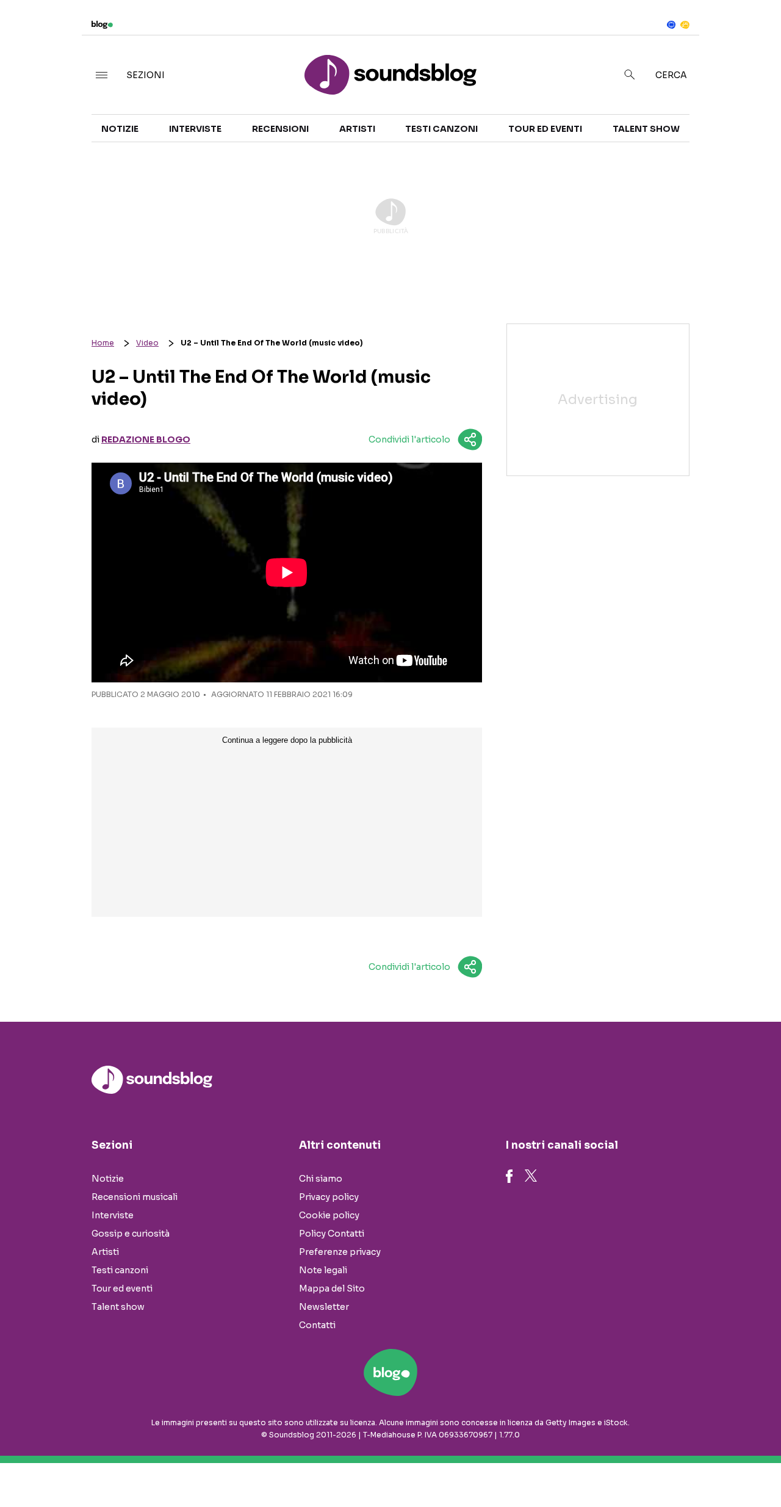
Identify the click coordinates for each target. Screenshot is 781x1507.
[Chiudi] (752, 34)
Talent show (646, 128)
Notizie (120, 128)
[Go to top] (668, 1466)
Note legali (323, 1270)
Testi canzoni (441, 128)
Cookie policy (329, 1215)
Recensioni (280, 128)
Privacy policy (329, 1196)
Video (147, 342)
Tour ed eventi (545, 128)
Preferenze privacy (340, 1251)
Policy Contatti (331, 1233)
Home (103, 342)
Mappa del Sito (332, 1288)
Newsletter (324, 1306)
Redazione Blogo (145, 439)
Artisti (357, 128)
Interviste (195, 128)
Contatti (317, 1325)
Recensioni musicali (135, 1196)
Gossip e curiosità (131, 1233)
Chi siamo (320, 1178)
